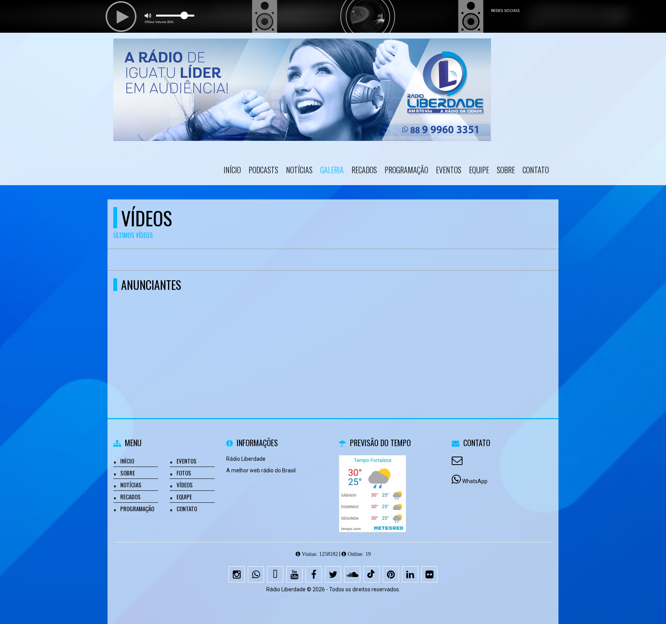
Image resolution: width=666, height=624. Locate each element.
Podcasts (263, 170)
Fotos (184, 472)
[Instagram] (237, 574)
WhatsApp (475, 481)
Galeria (332, 170)
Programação (406, 170)
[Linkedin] (410, 574)
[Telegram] (275, 574)
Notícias (299, 170)
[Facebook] (314, 574)
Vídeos (185, 484)
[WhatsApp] (256, 574)
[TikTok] (371, 574)
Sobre (506, 170)
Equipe (479, 170)
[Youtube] (294, 574)
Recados (364, 170)
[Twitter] (333, 574)
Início (232, 170)
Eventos (448, 170)
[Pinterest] (391, 574)
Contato (536, 170)
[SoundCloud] (352, 574)
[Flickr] (429, 574)
